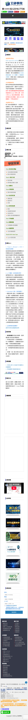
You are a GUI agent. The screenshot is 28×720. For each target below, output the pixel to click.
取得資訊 (14, 612)
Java (21, 64)
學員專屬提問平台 (7, 676)
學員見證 (5, 669)
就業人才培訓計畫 (7, 626)
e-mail (6, 601)
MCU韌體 (14, 75)
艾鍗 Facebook (6, 651)
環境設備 (17, 626)
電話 (5, 596)
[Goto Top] (26, 682)
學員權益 (5, 672)
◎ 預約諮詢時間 (5, 709)
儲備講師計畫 (6, 630)
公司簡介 (17, 623)
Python (9, 64)
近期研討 (5, 625)
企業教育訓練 (6, 637)
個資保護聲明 (13, 605)
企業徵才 (5, 640)
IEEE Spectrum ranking (12, 60)
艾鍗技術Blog (6, 654)
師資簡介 (17, 625)
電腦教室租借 (18, 645)
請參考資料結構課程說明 (12, 327)
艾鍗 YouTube (6, 652)
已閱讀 (11, 605)
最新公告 (5, 623)
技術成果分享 (6, 642)
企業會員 (17, 628)
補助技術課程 (18, 640)
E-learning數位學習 (19, 642)
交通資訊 (17, 632)
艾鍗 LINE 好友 (7, 658)
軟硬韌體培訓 (18, 637)
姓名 (5, 592)
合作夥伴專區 (6, 645)
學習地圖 (5, 667)
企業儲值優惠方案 (7, 639)
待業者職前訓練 (19, 639)
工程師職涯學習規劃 (20, 644)
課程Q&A (5, 670)
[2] (11, 656)
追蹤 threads (6, 661)
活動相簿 (17, 630)
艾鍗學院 (12, 43)
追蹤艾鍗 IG (6, 659)
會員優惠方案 (6, 674)
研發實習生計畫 (7, 628)
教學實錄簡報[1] (7, 656)
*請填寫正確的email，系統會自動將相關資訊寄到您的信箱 (15, 608)
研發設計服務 (6, 644)
